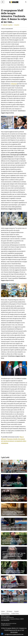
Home (3, 611)
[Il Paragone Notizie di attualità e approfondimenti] (14, 2)
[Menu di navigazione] (2, 2)
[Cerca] (25, 1)
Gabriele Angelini (8, 25)
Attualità (16, 25)
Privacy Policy (5, 613)
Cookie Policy (15, 613)
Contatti (16, 611)
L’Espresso (14, 83)
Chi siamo (9, 611)
